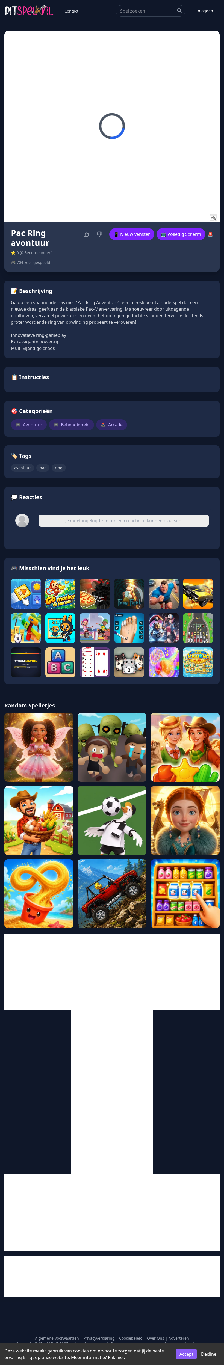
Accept (186, 1354)
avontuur (22, 467)
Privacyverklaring (99, 1338)
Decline (208, 1354)
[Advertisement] (112, 972)
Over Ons (155, 1338)
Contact (71, 11)
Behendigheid (71, 425)
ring (59, 467)
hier (120, 1357)
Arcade (112, 425)
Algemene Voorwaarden (57, 1338)
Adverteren (179, 1338)
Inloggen (204, 10)
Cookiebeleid (131, 1338)
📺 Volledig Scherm (181, 234)
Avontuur (28, 425)
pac (43, 467)
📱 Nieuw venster (132, 234)
